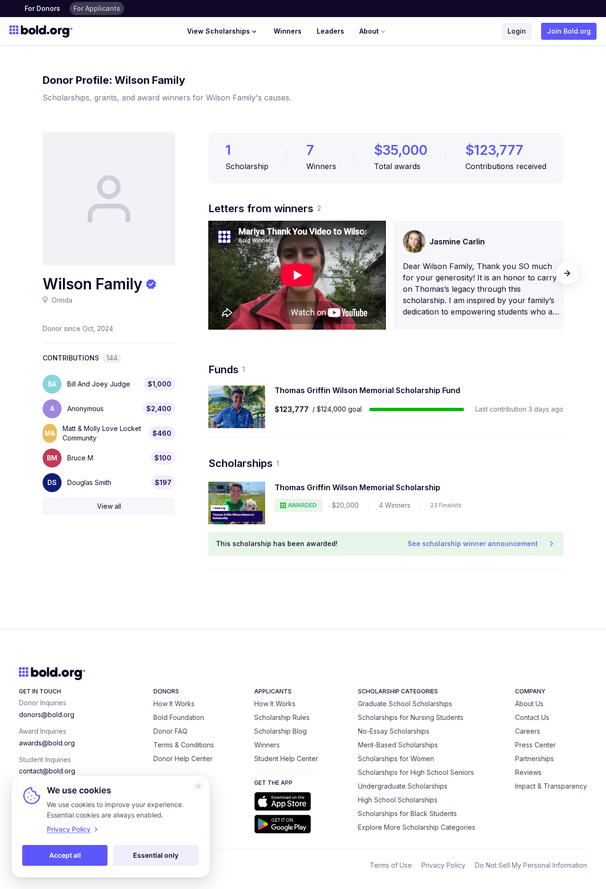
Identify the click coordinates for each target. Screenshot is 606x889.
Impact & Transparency (551, 786)
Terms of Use (391, 865)
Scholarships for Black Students (407, 813)
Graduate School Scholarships (405, 704)
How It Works (174, 704)
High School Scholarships (397, 800)
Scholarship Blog (280, 731)
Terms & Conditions (183, 745)
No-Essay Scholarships (393, 731)
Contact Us (532, 717)
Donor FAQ (170, 731)
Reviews (528, 772)
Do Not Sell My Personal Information (531, 865)
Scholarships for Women (396, 758)
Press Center (535, 745)
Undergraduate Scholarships (402, 786)
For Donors (42, 8)
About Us (529, 704)
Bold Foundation (178, 717)
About (369, 31)
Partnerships (534, 758)
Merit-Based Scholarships (398, 745)
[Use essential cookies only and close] (198, 786)
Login (517, 31)
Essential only (155, 855)
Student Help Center (286, 758)
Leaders (330, 31)
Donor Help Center (183, 758)
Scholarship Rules (282, 717)
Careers (527, 731)
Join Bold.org (569, 31)
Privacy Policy (443, 865)
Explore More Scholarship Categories (416, 827)
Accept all (65, 855)
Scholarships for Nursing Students (410, 717)
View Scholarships (218, 31)
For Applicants (96, 8)
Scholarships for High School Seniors (416, 772)
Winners (288, 31)
